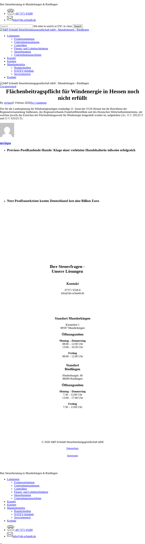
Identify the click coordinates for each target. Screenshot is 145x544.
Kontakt (11, 520)
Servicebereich (22, 517)
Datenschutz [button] (72, 448)
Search (77, 26)
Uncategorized (8, 86)
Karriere (11, 504)
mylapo (8, 102)
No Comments (38, 102)
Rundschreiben (22, 511)
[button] (72, 302)
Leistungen (13, 479)
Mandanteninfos (16, 507)
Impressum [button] (72, 455)
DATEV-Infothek (24, 514)
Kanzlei (11, 501)
